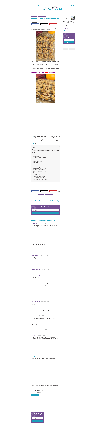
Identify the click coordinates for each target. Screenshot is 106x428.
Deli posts (33, 335)
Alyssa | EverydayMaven (36, 242)
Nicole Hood (34, 322)
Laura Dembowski (35, 329)
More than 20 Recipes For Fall (35, 200)
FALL (48, 194)
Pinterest (46, 72)
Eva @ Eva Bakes (34, 223)
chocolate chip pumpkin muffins (52, 62)
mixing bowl (37, 167)
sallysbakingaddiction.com (45, 183)
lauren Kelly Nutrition (35, 255)
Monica (33, 315)
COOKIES (39, 194)
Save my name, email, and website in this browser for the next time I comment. (44, 385)
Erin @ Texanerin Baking (36, 301)
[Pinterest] (73, 5)
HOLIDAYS (51, 194)
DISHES (46, 194)
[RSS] (70, 5)
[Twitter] (71, 5)
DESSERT (43, 194)
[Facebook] (72, 5)
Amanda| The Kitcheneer (36, 269)
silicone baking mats (42, 175)
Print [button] (59, 146)
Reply (47, 255)
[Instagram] (74, 5)
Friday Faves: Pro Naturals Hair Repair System (54, 201)
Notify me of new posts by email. (38, 390)
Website (32, 379)
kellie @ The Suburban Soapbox (37, 275)
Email (32, 375)
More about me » (65, 28)
